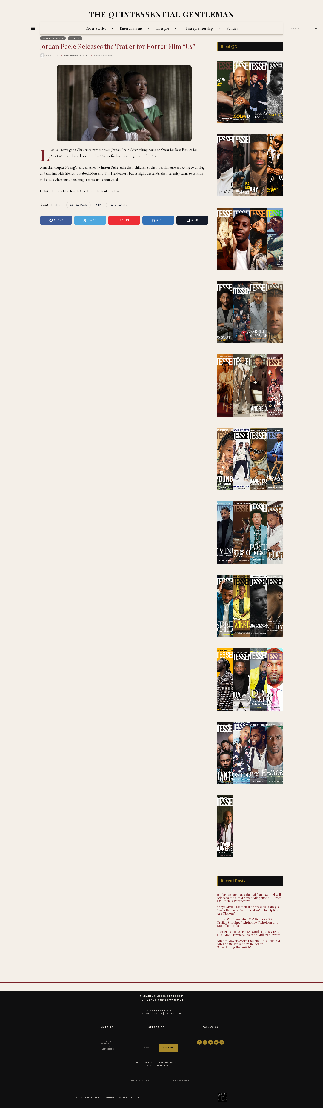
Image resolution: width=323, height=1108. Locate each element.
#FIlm (58, 205)
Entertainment (53, 38)
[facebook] (199, 1042)
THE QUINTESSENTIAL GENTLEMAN (161, 14)
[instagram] (221, 1042)
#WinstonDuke (118, 205)
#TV (98, 205)
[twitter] (205, 1042)
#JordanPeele (78, 205)
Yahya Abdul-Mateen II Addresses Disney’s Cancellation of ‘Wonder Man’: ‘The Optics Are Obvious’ (248, 910)
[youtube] (216, 1042)
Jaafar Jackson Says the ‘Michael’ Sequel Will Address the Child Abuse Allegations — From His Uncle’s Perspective (249, 897)
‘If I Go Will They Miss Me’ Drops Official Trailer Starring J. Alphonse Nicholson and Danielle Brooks (247, 922)
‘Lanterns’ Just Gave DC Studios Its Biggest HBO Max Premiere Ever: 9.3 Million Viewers (248, 933)
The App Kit (135, 1098)
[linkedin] (210, 1042)
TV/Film (75, 38)
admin (54, 55)
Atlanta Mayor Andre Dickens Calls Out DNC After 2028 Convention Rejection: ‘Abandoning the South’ (249, 944)
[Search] (317, 28)
